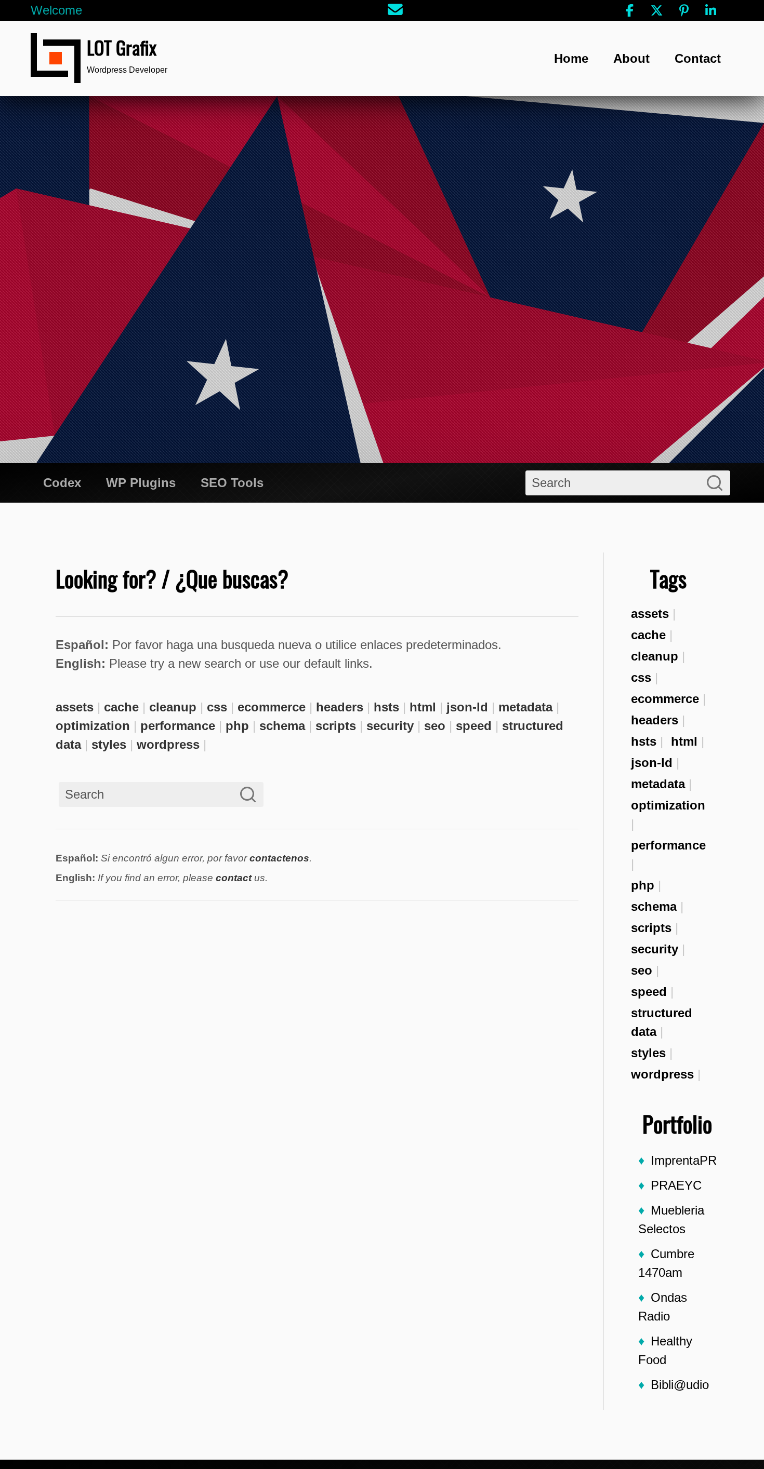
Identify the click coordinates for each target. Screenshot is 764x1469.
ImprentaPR (684, 1160)
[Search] (714, 482)
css (641, 677)
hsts (643, 741)
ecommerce (665, 699)
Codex (62, 483)
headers (654, 720)
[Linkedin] (711, 10)
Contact (698, 58)
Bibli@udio (680, 1385)
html (684, 741)
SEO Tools (232, 483)
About (631, 58)
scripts (651, 928)
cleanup (654, 656)
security (654, 949)
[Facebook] (630, 10)
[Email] (395, 10)
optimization (668, 805)
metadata (658, 784)
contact (234, 877)
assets (650, 614)
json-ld (652, 763)
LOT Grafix (121, 47)
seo (641, 970)
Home (571, 58)
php (642, 885)
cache (648, 635)
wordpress (662, 1074)
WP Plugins (141, 483)
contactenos (279, 858)
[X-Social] (657, 10)
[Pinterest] (684, 10)
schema (654, 906)
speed (649, 992)
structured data (661, 1022)
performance (668, 845)
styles (648, 1053)
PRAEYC (676, 1185)
